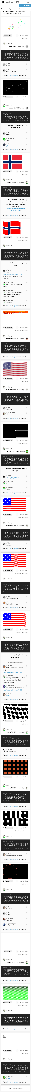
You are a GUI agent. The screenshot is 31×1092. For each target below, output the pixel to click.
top (10, 9)
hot (2, 9)
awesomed (16, 9)
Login (28, 2)
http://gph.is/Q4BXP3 (12, 478)
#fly (7, 146)
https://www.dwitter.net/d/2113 (12, 274)
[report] (17, 35)
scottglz (9, 44)
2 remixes (18, 330)
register (15, 75)
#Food (20, 13)
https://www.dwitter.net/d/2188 (12, 672)
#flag (7, 415)
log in (9, 75)
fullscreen (25, 38)
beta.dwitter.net (20, 11)
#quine (8, 1078)
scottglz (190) (12, 2)
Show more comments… (15, 662)
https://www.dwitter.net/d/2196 (12, 690)
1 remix (19, 240)
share (26, 35)
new (6, 9)
